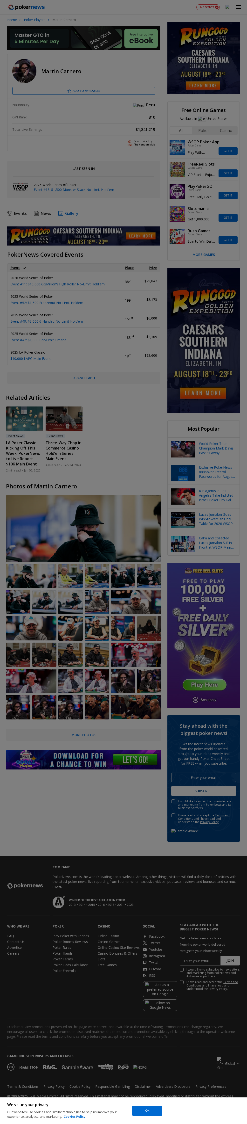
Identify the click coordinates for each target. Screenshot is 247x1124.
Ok (147, 1110)
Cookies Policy (74, 1116)
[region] (123, 1110)
